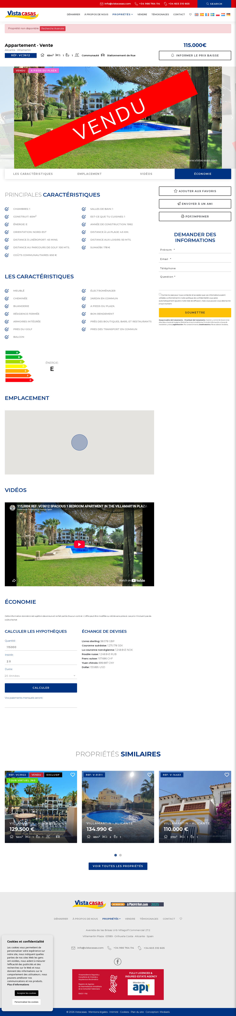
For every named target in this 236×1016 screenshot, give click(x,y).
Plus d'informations (18, 984)
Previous (4, 118)
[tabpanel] (41, 807)
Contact (179, 14)
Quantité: (10, 640)
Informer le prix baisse (197, 55)
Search (215, 3)
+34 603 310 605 (178, 3)
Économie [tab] (203, 173)
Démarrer (73, 14)
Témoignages (160, 14)
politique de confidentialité (197, 298)
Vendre (142, 14)
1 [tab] (115, 855)
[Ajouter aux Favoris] (71, 775)
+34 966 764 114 (149, 3)
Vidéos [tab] (146, 173)
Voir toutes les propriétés (118, 866)
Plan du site (137, 1012)
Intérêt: (9, 654)
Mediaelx (165, 1012)
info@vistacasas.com (117, 3)
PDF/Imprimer (197, 216)
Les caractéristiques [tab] (33, 173)
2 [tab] (120, 855)
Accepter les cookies (26, 993)
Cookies (124, 1012)
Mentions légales (98, 1012)
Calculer (41, 687)
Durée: (9, 669)
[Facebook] (117, 961)
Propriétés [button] (122, 14)
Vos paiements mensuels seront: (24, 697)
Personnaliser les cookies (26, 1001)
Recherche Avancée (52, 28)
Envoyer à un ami (197, 203)
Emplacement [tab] (90, 173)
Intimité (113, 1012)
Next (232, 118)
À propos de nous (96, 14)
